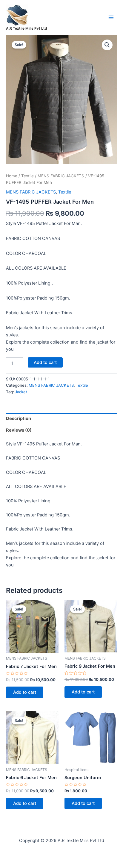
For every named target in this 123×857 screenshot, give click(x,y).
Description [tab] (18, 418)
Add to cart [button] (24, 692)
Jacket (21, 391)
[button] (107, 45)
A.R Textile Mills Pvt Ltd (26, 28)
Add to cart (45, 362)
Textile (27, 175)
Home (11, 175)
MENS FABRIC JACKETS (61, 175)
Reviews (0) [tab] (19, 430)
